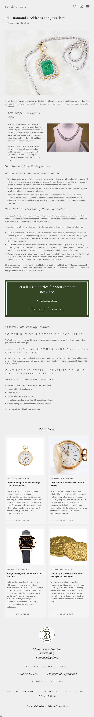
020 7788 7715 (27, 674)
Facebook (57, 681)
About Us (12, 691)
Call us (37, 309)
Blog (69, 691)
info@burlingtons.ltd (61, 674)
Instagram (37, 681)
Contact (81, 691)
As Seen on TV (52, 691)
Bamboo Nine (61, 706)
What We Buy (31, 691)
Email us (56, 309)
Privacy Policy (47, 696)
